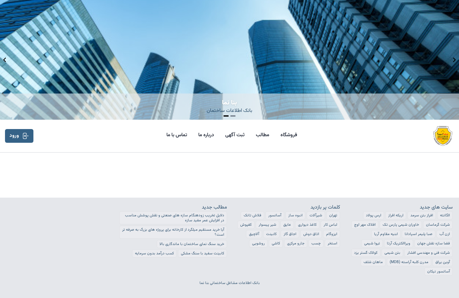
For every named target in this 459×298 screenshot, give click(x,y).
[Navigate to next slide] (454, 60)
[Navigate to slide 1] (226, 116)
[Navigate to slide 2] (232, 116)
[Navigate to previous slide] (4, 60)
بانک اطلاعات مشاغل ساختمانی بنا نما (230, 283)
